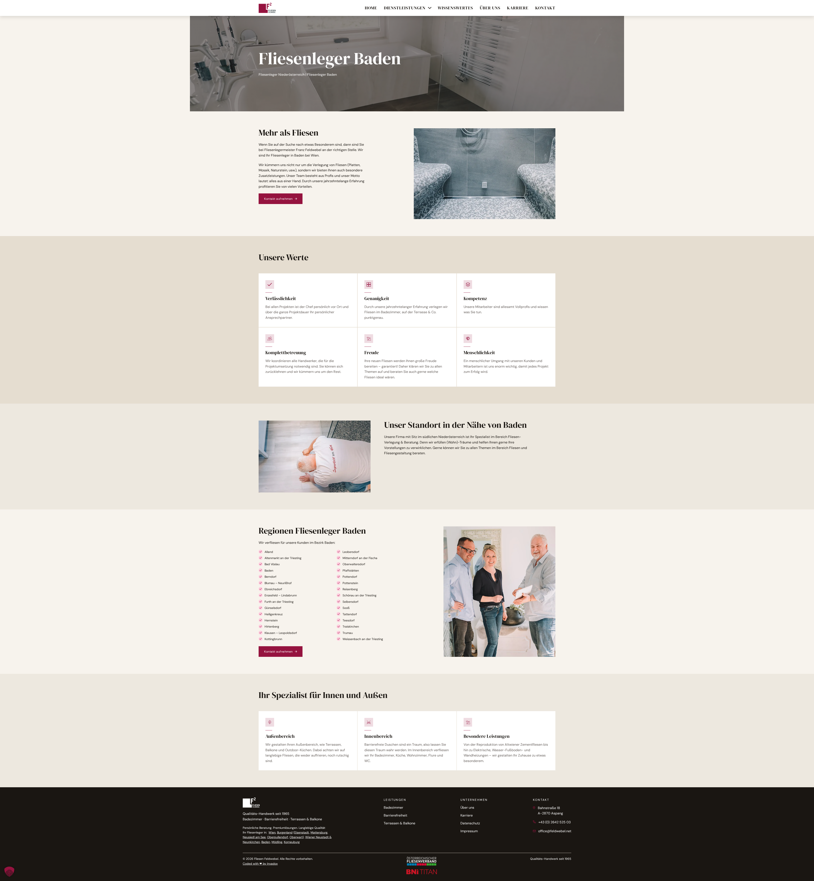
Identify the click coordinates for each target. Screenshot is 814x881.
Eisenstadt (301, 832)
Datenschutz (470, 823)
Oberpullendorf (277, 837)
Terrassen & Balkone (399, 823)
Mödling (277, 842)
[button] (9, 871)
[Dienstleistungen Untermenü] (429, 8)
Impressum (469, 831)
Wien (272, 832)
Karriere (466, 815)
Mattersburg (319, 832)
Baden (265, 842)
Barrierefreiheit (395, 815)
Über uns (467, 807)
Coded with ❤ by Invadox (260, 864)
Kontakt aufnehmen (278, 199)
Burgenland (285, 832)
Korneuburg (292, 842)
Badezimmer (393, 807)
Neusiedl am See (254, 837)
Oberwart (296, 837)
